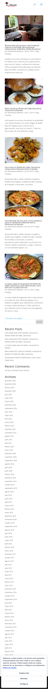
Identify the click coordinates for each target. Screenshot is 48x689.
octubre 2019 (9, 485)
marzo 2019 (9, 505)
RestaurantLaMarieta (15, 51)
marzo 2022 (9, 422)
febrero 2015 (9, 651)
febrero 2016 (9, 617)
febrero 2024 (9, 387)
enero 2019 (9, 512)
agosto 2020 (9, 464)
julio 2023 (8, 394)
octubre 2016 (9, 596)
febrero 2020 (9, 474)
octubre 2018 (9, 523)
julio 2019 (8, 495)
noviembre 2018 (11, 519)
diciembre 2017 (10, 554)
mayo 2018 (9, 540)
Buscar (39, 322)
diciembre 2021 (10, 429)
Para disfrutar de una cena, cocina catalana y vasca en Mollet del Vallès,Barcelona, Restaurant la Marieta (23, 222)
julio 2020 (8, 467)
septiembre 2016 (11, 599)
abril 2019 (8, 502)
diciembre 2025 (10, 381)
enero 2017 (9, 585)
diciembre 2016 (10, 589)
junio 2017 (8, 568)
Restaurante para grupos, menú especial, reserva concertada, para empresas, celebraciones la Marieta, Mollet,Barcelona (22, 47)
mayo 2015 (9, 644)
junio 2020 (8, 471)
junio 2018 (8, 537)
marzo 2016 (9, 613)
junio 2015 (8, 641)
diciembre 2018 (10, 516)
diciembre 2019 (10, 478)
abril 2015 (8, 648)
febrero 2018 (9, 547)
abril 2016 (8, 610)
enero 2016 (9, 620)
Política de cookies (10, 668)
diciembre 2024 (10, 384)
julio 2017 (8, 565)
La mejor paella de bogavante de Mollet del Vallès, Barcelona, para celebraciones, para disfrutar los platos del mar (23, 286)
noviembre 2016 (11, 592)
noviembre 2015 (11, 627)
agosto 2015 (9, 634)
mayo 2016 (9, 606)
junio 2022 (8, 412)
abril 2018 (8, 544)
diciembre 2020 (10, 453)
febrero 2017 (9, 582)
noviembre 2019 (11, 481)
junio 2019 (8, 499)
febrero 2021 (9, 447)
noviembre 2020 (11, 457)
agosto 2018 (9, 530)
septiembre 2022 (11, 408)
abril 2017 (8, 575)
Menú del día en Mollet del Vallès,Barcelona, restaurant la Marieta (23, 109)
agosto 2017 (9, 561)
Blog (37, 51)
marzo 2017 (9, 578)
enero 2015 (9, 655)
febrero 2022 (9, 426)
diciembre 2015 (10, 623)
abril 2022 (8, 419)
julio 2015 (8, 637)
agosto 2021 (9, 436)
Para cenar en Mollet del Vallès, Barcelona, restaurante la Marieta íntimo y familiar (22, 168)
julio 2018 (8, 533)
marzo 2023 (9, 401)
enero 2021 (9, 450)
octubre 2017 (9, 558)
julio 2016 (8, 603)
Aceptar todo (24, 673)
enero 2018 (9, 551)
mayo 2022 (9, 415)
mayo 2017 (9, 571)
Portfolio (8, 54)
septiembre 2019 (11, 488)
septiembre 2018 (11, 526)
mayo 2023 (9, 398)
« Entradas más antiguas (14, 318)
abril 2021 (8, 443)
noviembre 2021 (11, 433)
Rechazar (24, 678)
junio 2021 (8, 440)
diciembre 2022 (10, 405)
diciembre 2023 (10, 391)
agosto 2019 (9, 492)
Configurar (24, 684)
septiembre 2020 (11, 460)
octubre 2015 (9, 630)
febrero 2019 (9, 509)
